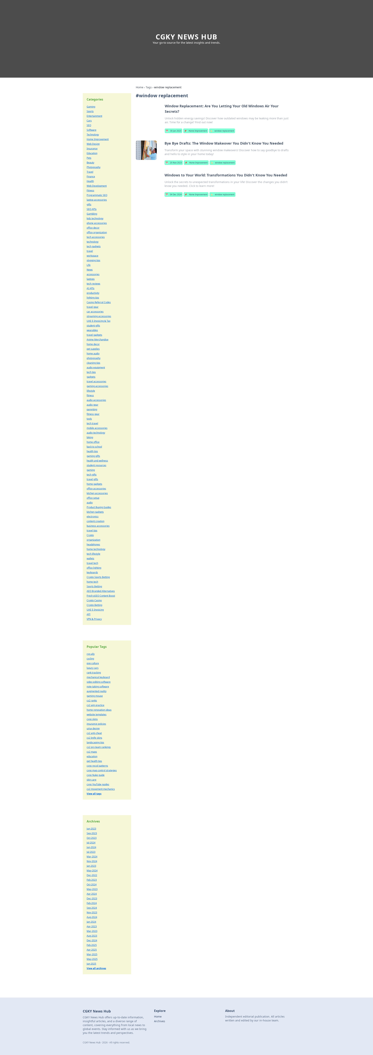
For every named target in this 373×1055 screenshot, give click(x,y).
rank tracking (94, 672)
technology (92, 241)
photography (93, 358)
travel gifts (92, 479)
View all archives (96, 968)
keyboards (92, 572)
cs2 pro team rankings (99, 747)
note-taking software (98, 686)
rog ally (91, 654)
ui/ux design (93, 728)
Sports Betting (94, 586)
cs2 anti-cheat (94, 733)
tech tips (91, 372)
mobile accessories (97, 428)
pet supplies (93, 349)
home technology (96, 549)
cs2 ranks (92, 700)
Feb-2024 (92, 903)
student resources (96, 465)
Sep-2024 (92, 907)
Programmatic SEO (97, 195)
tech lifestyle (93, 553)
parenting (92, 409)
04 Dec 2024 (174, 194)
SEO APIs (92, 209)
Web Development (97, 185)
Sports (90, 111)
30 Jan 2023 (173, 130)
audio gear (92, 404)
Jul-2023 (91, 852)
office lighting (94, 567)
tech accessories (96, 237)
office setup (93, 498)
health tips (92, 451)
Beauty (90, 162)
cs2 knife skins (94, 737)
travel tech (92, 563)
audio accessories (96, 400)
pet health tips (94, 761)
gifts (89, 204)
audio (90, 502)
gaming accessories (97, 386)
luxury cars (92, 668)
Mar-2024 (92, 856)
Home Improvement (195, 130)
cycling (90, 658)
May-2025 (92, 959)
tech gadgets (94, 246)
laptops (91, 279)
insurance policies (96, 723)
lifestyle (91, 390)
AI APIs (90, 288)
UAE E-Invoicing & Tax (98, 321)
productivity (93, 293)
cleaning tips (93, 362)
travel (90, 251)
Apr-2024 (92, 893)
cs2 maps (92, 751)
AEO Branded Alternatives (101, 591)
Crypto (90, 535)
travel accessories (96, 381)
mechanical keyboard (98, 677)
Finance (91, 176)
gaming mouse (95, 696)
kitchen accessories (97, 493)
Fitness (90, 190)
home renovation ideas (99, 709)
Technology (93, 134)
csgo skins (92, 719)
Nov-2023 (92, 912)
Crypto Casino (94, 600)
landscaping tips (95, 742)
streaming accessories (99, 316)
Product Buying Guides (99, 507)
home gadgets (94, 484)
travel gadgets (94, 335)
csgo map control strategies (102, 770)
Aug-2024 (92, 917)
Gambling (92, 213)
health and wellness (97, 460)
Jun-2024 (91, 847)
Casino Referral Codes (99, 302)
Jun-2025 (91, 963)
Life (89, 265)
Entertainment (94, 116)
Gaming (91, 106)
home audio (93, 353)
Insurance (92, 148)
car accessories (95, 311)
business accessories (98, 526)
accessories (93, 274)
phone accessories (97, 223)
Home (139, 87)
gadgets (91, 376)
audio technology (96, 432)
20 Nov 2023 (174, 162)
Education (92, 153)
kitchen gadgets (95, 512)
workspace (92, 255)
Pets (89, 158)
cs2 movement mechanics (101, 789)
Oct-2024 (92, 884)
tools (89, 418)
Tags (149, 87)
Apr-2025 (92, 949)
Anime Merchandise (97, 339)
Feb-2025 (92, 945)
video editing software (99, 682)
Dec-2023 (92, 898)
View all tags (94, 793)
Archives (159, 1021)
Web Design (93, 144)
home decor (93, 344)
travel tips (92, 530)
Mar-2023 (92, 931)
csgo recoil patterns (97, 765)
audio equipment (96, 367)
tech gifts (92, 474)
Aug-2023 (92, 935)
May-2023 (92, 889)
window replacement (222, 130)
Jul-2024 (91, 842)
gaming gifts (93, 456)
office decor (93, 227)
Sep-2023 (92, 833)
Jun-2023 (91, 828)
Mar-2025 (92, 954)
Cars (89, 120)
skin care (91, 779)
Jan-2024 (91, 921)
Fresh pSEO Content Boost (101, 595)
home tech (92, 581)
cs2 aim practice (95, 705)
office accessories (96, 488)
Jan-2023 (91, 866)
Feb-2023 (92, 879)
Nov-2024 (92, 861)
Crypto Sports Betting (98, 577)
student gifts (93, 325)
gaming (91, 470)
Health (90, 181)
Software (91, 130)
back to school (94, 446)
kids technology (95, 218)
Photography (93, 167)
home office (93, 442)
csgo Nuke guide (96, 775)
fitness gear (93, 414)
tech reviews (93, 283)
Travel (90, 172)
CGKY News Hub (186, 37)
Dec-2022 (92, 875)
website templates (96, 714)
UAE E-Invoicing (95, 609)
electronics (92, 516)
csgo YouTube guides (98, 784)
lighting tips (93, 297)
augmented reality (96, 691)
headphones (93, 544)
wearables (92, 330)
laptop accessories (97, 199)
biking (90, 437)
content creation (95, 521)
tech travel (92, 423)
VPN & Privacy (94, 619)
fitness (90, 395)
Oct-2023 (92, 838)
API (88, 614)
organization (93, 539)
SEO (89, 125)
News (90, 269)
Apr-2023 (92, 926)
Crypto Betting (94, 605)
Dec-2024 (92, 940)
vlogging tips (93, 260)
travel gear (92, 307)
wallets (90, 558)
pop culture (93, 663)
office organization (97, 232)
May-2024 (92, 870)
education (92, 756)
